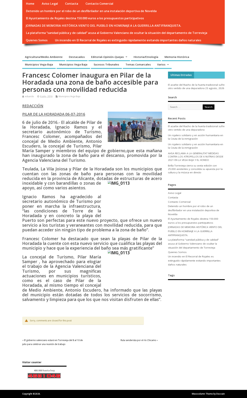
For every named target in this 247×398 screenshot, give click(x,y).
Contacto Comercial (99, 4)
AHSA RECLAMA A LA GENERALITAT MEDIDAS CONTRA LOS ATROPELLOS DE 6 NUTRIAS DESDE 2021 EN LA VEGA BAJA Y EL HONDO (195, 157)
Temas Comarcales (138, 64)
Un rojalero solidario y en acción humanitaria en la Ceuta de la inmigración (195, 137)
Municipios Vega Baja (39, 64)
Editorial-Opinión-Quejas (107, 57)
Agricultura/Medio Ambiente (44, 57)
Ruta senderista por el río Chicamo (138, 340)
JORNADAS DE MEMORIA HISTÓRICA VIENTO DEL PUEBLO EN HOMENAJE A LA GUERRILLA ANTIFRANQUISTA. (103, 26)
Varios (161, 64)
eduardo (29, 96)
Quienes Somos (37, 40)
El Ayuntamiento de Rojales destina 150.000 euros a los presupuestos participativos (85, 18)
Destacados (77, 57)
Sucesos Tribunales (106, 64)
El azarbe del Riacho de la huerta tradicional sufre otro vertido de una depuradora (196, 86)
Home (30, 4)
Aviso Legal (50, 4)
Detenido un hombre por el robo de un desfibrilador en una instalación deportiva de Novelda (91, 11)
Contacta (71, 4)
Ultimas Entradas (181, 75)
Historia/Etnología (146, 57)
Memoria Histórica (177, 57)
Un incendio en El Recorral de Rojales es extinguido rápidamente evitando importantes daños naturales (128, 40)
